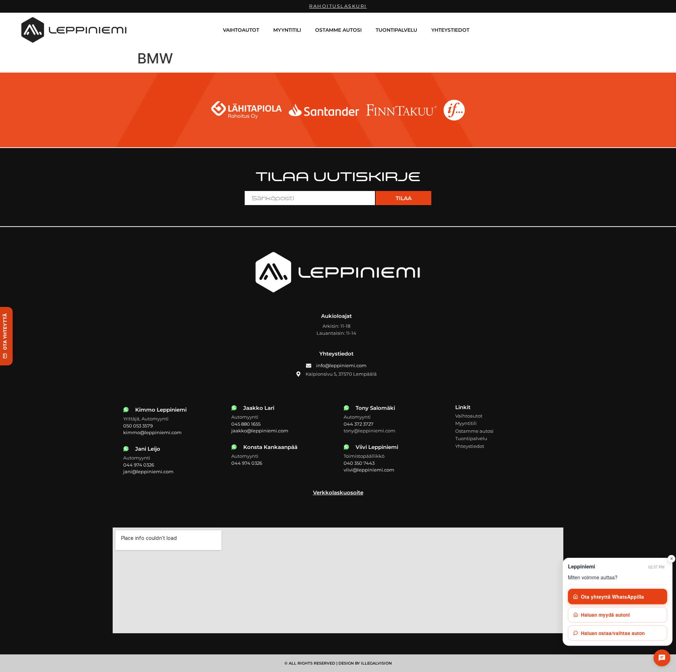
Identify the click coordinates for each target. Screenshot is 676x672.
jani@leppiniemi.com (148, 471)
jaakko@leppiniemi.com (259, 430)
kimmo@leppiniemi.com (152, 432)
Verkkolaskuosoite (338, 492)
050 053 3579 (138, 426)
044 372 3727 (359, 424)
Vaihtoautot (241, 30)
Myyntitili (287, 30)
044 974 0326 (138, 465)
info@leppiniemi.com (341, 365)
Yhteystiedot (450, 30)
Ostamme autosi (338, 30)
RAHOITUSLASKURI (338, 6)
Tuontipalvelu (396, 30)
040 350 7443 (359, 463)
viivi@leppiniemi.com (369, 470)
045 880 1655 (246, 424)
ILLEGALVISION (376, 663)
